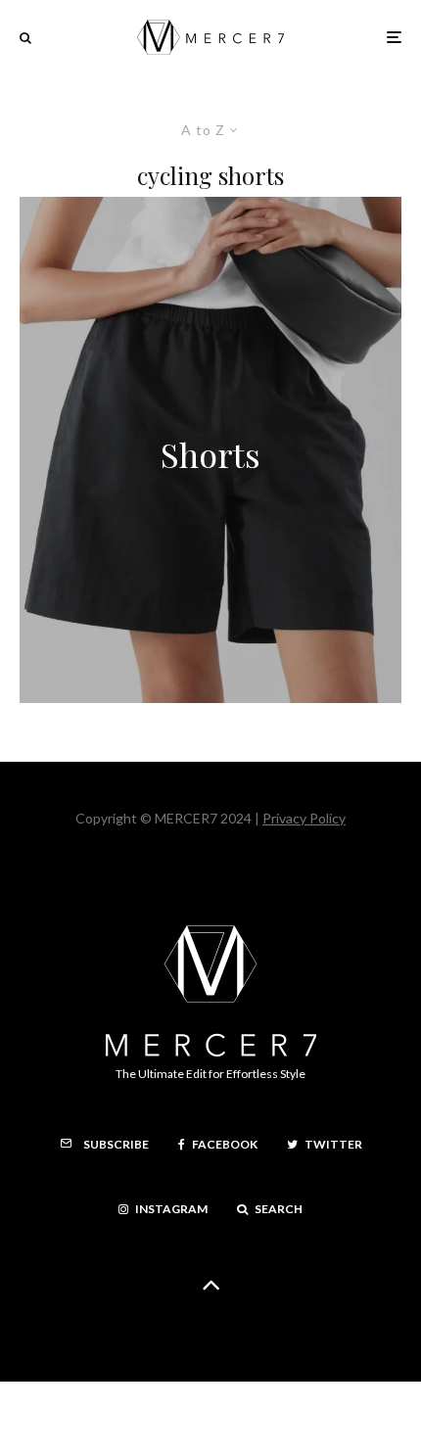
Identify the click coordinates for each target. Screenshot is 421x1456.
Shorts (210, 455)
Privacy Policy (304, 818)
